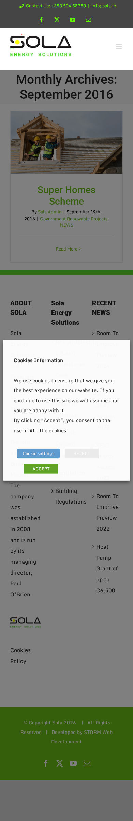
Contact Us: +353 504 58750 (56, 6)
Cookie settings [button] (38, 453)
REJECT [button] (81, 453)
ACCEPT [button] (41, 468)
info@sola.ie (103, 6)
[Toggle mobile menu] (119, 46)
